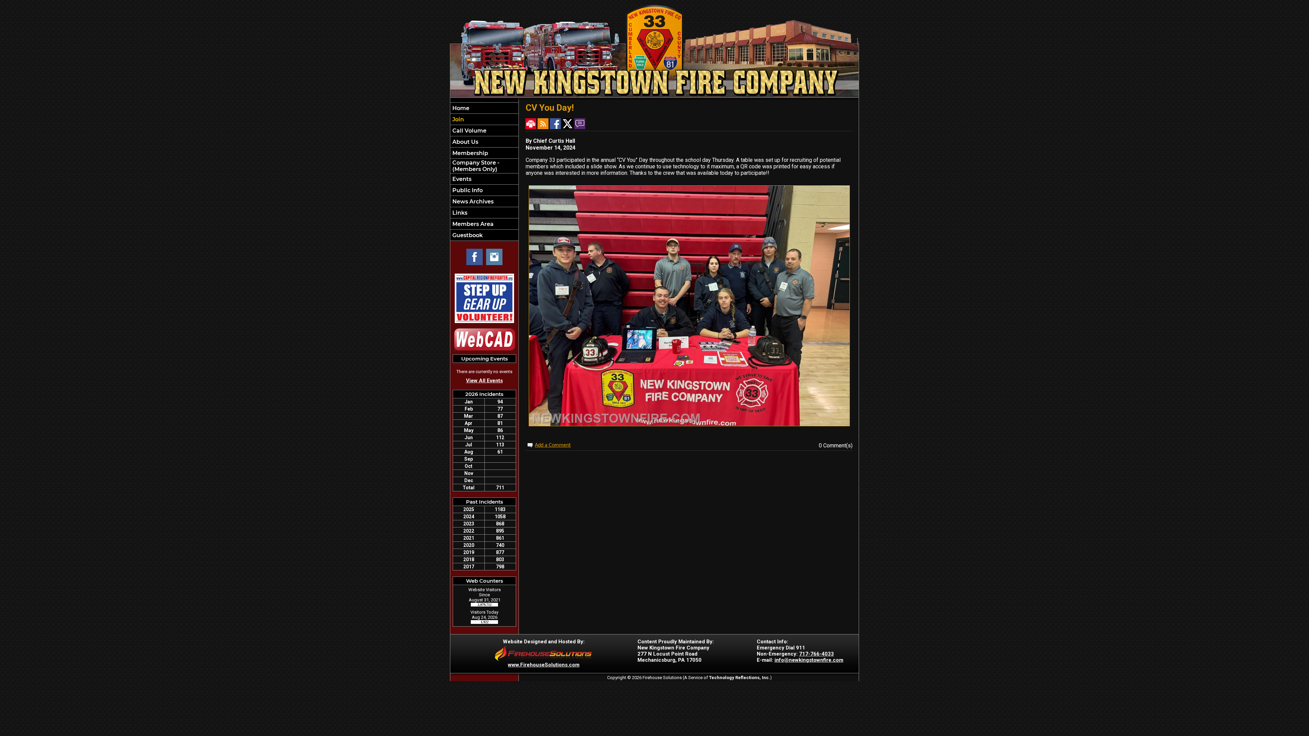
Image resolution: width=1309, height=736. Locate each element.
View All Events (484, 381)
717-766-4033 (816, 654)
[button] (484, 142)
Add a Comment (553, 445)
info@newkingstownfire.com (808, 660)
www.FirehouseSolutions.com (544, 665)
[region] (484, 172)
